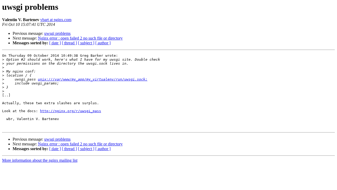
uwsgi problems (57, 33)
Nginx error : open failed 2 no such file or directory (80, 38)
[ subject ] (86, 43)
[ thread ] (69, 43)
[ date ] (55, 43)
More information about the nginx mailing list (39, 160)
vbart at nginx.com (55, 19)
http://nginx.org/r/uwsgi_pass (70, 111)
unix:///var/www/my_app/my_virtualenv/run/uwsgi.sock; (92, 79)
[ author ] (103, 43)
